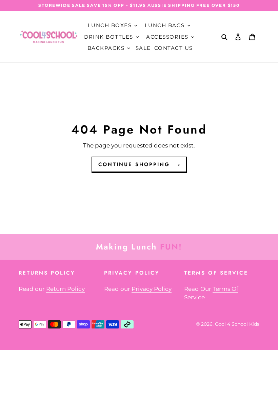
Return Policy (65, 288)
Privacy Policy (152, 288)
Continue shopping (134, 164)
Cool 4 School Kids (237, 324)
